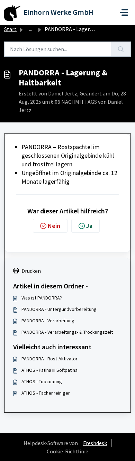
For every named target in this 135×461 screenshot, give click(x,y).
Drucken (31, 270)
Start (10, 29)
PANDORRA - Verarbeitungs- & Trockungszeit (67, 332)
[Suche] (121, 49)
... (30, 29)
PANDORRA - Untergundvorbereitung (59, 309)
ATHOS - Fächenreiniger (45, 393)
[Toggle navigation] (124, 12)
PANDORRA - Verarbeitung (47, 320)
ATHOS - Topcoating (41, 381)
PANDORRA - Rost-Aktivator (49, 359)
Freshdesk (95, 443)
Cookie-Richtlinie (67, 451)
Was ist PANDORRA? (41, 298)
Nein (54, 226)
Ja (89, 226)
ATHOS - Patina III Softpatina (49, 370)
